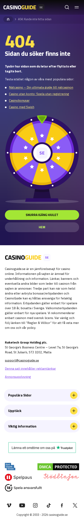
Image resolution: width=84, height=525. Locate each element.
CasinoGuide (8, 19)
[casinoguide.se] (23, 487)
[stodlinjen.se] (61, 477)
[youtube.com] (22, 505)
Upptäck (14, 411)
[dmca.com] (58, 466)
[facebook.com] (62, 505)
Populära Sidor (20, 395)
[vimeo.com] (9, 505)
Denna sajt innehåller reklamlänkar (30, 369)
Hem (42, 227)
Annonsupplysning (18, 377)
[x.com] (75, 505)
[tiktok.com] (48, 505)
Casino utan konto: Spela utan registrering (39, 94)
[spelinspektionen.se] (10, 466)
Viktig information (22, 426)
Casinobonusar (19, 100)
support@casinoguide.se (22, 360)
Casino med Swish (21, 107)
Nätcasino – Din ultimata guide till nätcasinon (41, 87)
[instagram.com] (35, 505)
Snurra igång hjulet (42, 215)
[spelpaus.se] (18, 477)
